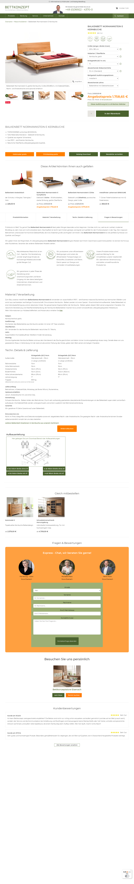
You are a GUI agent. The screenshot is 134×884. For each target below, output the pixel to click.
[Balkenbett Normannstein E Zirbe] (82, 180)
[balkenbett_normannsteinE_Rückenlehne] (60, 95)
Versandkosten (106, 100)
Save (8, 102)
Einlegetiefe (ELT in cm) (97, 61)
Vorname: (67, 595)
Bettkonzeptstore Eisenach (67, 689)
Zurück (6, 95)
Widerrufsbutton (67, 429)
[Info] (121, 49)
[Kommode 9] (20, 507)
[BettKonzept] (17, 8)
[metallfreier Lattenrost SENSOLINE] (114, 180)
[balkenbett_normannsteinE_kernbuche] (28, 95)
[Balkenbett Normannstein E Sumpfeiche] (51, 180)
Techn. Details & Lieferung (82, 217)
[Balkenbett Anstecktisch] (20, 180)
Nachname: (67, 603)
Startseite (8, 22)
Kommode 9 (10, 520)
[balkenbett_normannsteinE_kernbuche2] (12, 95)
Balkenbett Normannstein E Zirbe (81, 193)
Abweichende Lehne (96, 83)
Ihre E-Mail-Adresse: (67, 610)
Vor (81, 95)
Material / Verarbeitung (51, 217)
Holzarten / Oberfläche (96, 53)
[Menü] (130, 870)
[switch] (127, 876)
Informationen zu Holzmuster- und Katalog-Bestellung (68, 1)
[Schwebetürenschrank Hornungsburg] (51, 507)
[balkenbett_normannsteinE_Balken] (44, 95)
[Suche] (114, 15)
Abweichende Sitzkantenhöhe (99, 68)
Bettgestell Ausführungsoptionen (100, 75)
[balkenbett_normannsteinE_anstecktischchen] (76, 95)
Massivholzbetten (20, 22)
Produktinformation (20, 217)
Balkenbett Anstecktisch (14, 193)
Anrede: (67, 587)
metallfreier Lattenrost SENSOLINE (112, 193)
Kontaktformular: (67, 618)
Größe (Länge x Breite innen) (99, 46)
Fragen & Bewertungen (113, 217)
